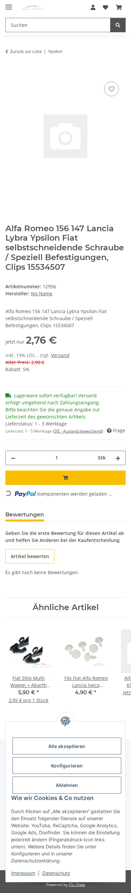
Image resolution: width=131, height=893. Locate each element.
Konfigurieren (67, 765)
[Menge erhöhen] (118, 458)
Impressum (23, 873)
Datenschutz (56, 873)
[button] (93, 7)
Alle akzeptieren (66, 746)
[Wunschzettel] (105, 7)
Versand (60, 355)
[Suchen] (118, 25)
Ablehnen (67, 785)
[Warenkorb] (119, 7)
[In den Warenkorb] (10, 72)
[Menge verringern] (13, 458)
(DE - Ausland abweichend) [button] (78, 431)
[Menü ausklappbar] (8, 4)
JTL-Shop (77, 884)
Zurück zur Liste (26, 51)
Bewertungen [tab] (24, 514)
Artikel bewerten (30, 556)
